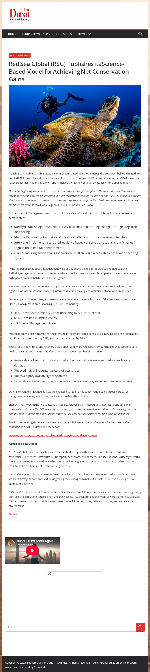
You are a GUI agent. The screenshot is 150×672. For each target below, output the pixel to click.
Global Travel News (36, 34)
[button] (89, 34)
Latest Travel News (19, 55)
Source (13, 514)
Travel (82, 34)
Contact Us (64, 34)
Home (12, 34)
